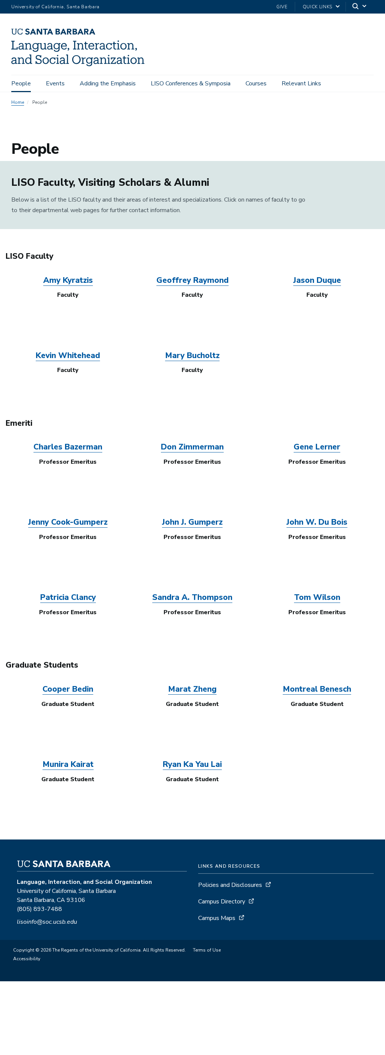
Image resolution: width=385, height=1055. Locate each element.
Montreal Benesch (317, 689)
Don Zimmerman (192, 447)
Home (17, 102)
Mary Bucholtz (192, 355)
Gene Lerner (317, 447)
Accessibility (26, 959)
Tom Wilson (317, 597)
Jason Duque (317, 280)
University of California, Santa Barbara (55, 7)
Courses (256, 83)
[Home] (80, 64)
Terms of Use (207, 950)
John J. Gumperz (192, 522)
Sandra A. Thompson (192, 597)
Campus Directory (221, 901)
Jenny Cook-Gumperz (68, 522)
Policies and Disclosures (230, 885)
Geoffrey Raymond (192, 280)
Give (282, 7)
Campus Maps (216, 918)
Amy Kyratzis (68, 280)
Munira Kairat (68, 764)
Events (55, 83)
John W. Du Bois (316, 522)
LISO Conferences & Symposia (190, 83)
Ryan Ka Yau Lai (192, 764)
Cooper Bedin (67, 689)
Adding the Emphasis (108, 83)
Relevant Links (301, 83)
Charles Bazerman (67, 447)
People (21, 83)
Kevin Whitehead (68, 355)
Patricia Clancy (68, 597)
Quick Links (317, 7)
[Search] (360, 7)
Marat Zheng (192, 689)
